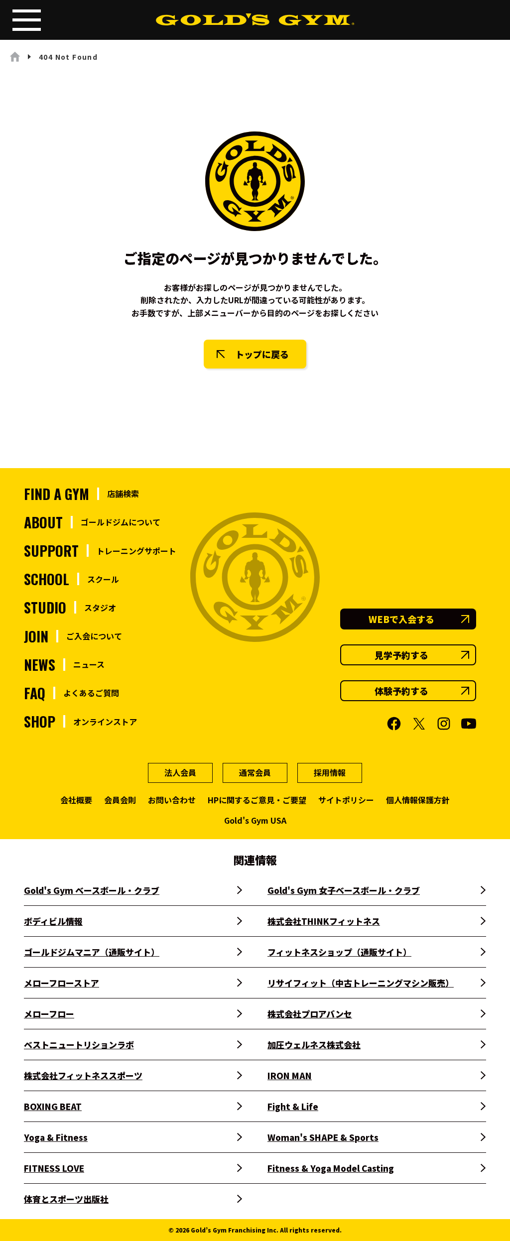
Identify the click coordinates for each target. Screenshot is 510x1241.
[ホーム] (15, 57)
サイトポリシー (346, 800)
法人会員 (180, 772)
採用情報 (330, 772)
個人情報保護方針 (418, 800)
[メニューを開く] (26, 20)
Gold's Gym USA (255, 820)
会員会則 (120, 800)
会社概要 (76, 800)
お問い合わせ (172, 800)
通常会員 (255, 772)
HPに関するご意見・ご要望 (257, 800)
